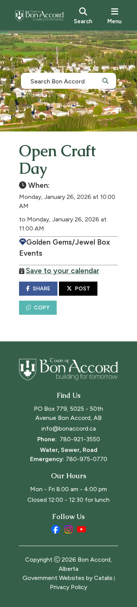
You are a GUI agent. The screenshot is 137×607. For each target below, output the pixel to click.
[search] (83, 15)
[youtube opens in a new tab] (81, 529)
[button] (105, 80)
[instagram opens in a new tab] (68, 529)
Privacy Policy (68, 587)
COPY (41, 307)
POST (82, 288)
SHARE (41, 288)
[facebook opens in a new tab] (55, 529)
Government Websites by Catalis (67, 577)
